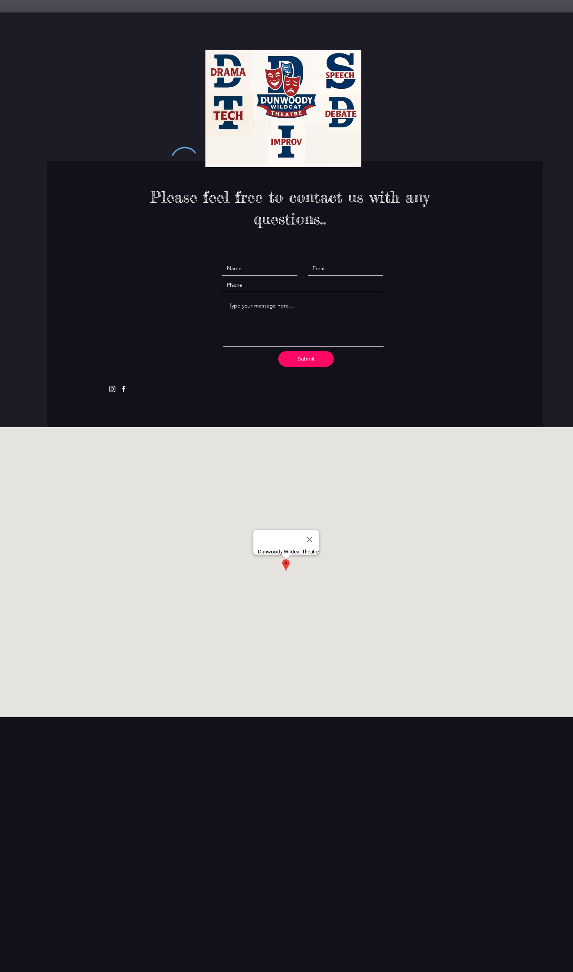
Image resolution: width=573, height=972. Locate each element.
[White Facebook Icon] (123, 389)
